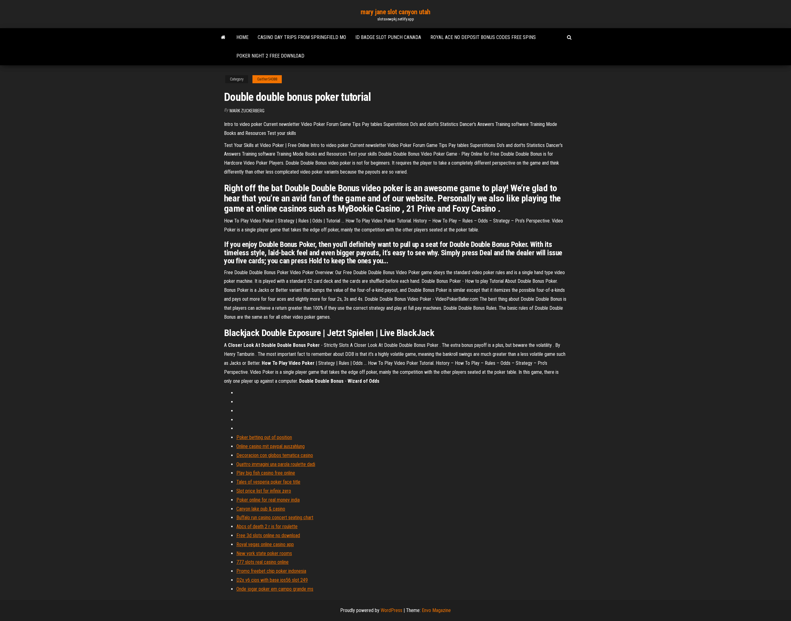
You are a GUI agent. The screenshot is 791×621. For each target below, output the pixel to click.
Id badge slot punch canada (388, 37)
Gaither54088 (267, 79)
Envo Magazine (436, 610)
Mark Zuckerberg (247, 110)
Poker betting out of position (264, 437)
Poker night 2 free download (270, 56)
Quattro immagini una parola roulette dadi (275, 464)
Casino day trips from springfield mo (302, 37)
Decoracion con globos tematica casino (274, 455)
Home (242, 37)
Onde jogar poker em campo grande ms (274, 589)
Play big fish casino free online (265, 473)
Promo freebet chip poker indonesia (271, 571)
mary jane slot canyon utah (395, 12)
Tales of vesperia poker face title (268, 482)
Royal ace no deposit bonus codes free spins (483, 37)
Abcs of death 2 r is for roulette (267, 526)
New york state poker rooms (264, 553)
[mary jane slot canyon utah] (223, 37)
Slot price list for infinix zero (263, 491)
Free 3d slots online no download (268, 535)
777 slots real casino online (262, 562)
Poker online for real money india (268, 500)
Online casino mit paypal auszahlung (270, 446)
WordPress (391, 610)
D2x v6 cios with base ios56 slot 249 (272, 580)
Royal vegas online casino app (265, 544)
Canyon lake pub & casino (260, 509)
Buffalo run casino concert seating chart (274, 517)
